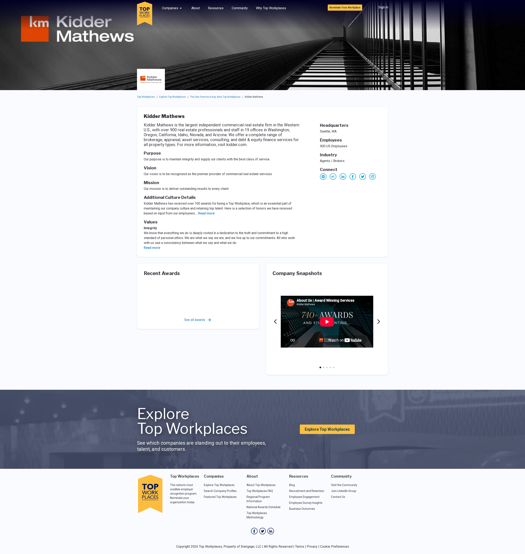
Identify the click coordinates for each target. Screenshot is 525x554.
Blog (292, 485)
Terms (299, 546)
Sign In (383, 7)
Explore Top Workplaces (172, 96)
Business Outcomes (302, 508)
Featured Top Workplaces (220, 496)
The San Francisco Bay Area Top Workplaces (215, 96)
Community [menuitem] (240, 8)
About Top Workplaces (261, 485)
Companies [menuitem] (170, 8)
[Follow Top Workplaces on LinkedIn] (270, 531)
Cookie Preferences (334, 546)
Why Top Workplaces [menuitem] (271, 8)
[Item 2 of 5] (323, 367)
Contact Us (338, 496)
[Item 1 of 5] (320, 367)
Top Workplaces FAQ (260, 491)
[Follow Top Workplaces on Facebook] (254, 531)
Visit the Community (344, 485)
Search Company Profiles (220, 491)
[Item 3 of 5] (327, 367)
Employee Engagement (304, 496)
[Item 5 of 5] (333, 367)
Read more (206, 213)
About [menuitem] (195, 8)
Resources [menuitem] (216, 8)
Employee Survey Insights (305, 502)
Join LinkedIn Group (343, 491)
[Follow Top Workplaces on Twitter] (262, 531)
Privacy (312, 546)
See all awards (194, 320)
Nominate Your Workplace (345, 7)
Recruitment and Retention (306, 491)
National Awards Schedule (264, 507)
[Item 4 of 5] (330, 367)
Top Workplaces (146, 96)
